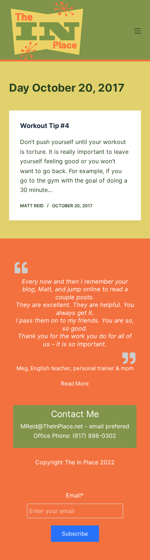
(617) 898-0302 (94, 435)
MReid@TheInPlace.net (51, 426)
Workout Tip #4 (44, 125)
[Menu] (137, 31)
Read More (75, 383)
